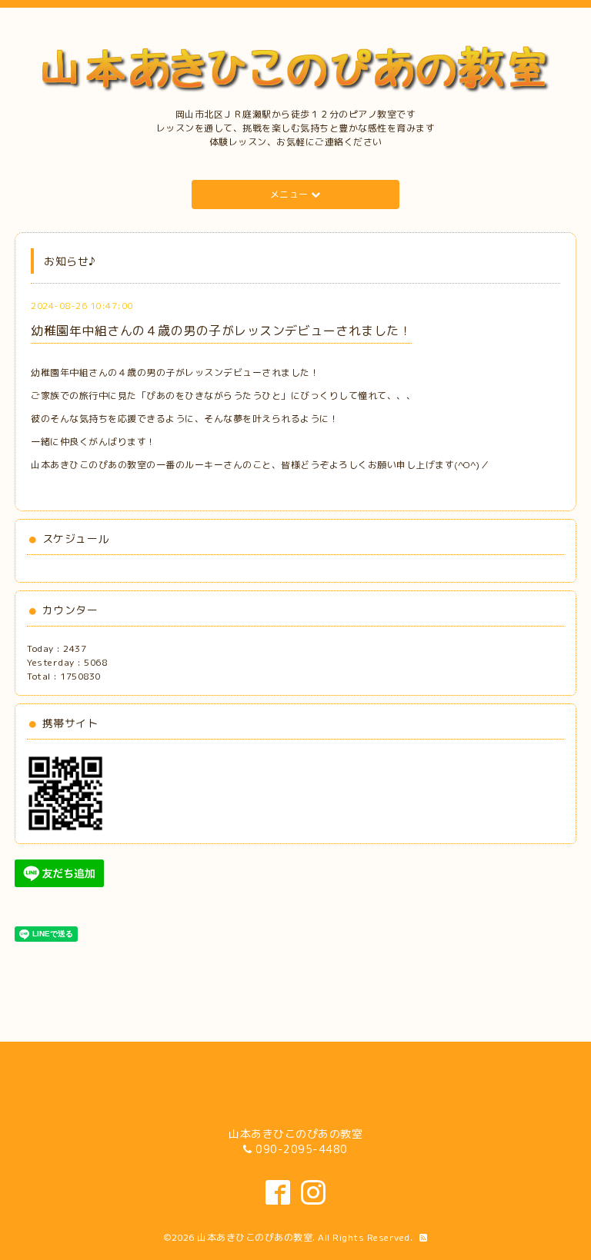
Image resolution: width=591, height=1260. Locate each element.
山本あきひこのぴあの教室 (254, 1237)
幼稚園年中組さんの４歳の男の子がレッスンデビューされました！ (221, 330)
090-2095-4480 (301, 1149)
